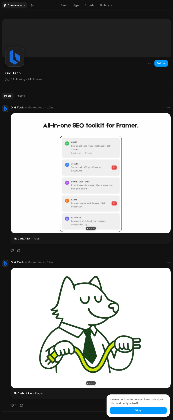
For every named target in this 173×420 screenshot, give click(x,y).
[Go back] (32, 5)
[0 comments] (18, 250)
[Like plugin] (12, 250)
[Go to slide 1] (87, 228)
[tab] (8, 96)
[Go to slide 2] (89, 228)
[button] (106, 5)
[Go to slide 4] (94, 228)
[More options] (169, 107)
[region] (91, 173)
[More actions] (149, 63)
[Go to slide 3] (91, 228)
